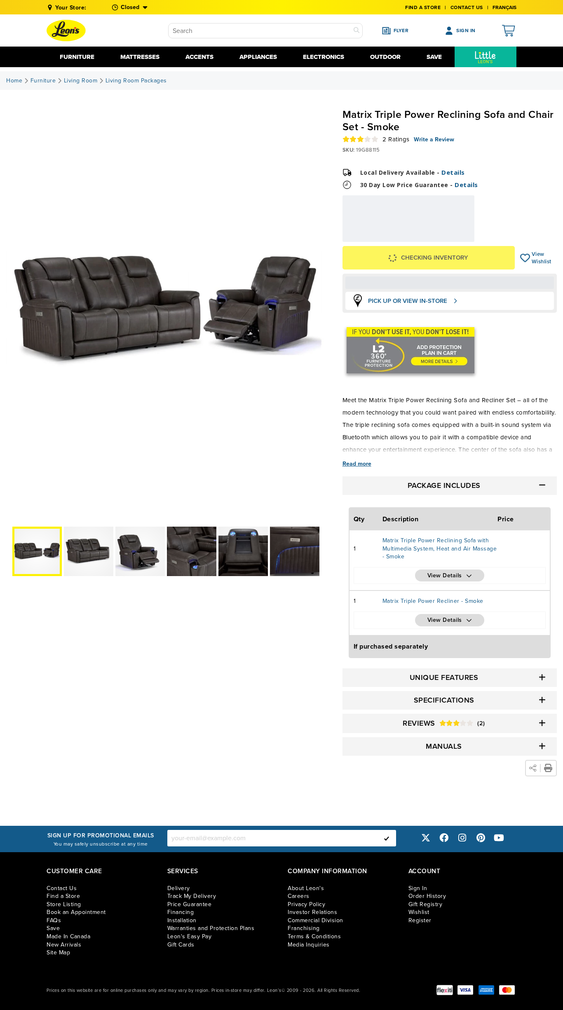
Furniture (77, 56)
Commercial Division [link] (315, 920)
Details (453, 172)
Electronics (323, 56)
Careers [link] (299, 896)
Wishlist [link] (418, 912)
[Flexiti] (444, 990)
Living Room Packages (136, 81)
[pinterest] (480, 838)
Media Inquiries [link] (309, 944)
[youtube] (499, 838)
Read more (356, 464)
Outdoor (385, 56)
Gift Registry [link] (425, 904)
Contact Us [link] (466, 7)
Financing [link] (180, 912)
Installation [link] (182, 920)
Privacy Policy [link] (306, 904)
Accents (199, 56)
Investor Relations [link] (312, 912)
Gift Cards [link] (181, 944)
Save (434, 56)
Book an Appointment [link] (76, 912)
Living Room (81, 81)
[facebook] (444, 838)
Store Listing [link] (64, 904)
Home (14, 81)
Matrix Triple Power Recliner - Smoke (432, 601)
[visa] (465, 990)
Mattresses (140, 56)
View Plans (448, 236)
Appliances (258, 56)
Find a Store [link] (63, 896)
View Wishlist (525, 258)
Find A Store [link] (423, 7)
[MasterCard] (507, 990)
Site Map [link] (58, 952)
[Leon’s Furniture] (66, 30)
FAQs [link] (54, 920)
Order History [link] (427, 896)
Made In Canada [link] (68, 936)
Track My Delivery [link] (191, 896)
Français (504, 7)
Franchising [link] (304, 928)
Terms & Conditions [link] (314, 936)
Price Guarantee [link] (189, 904)
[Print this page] (548, 768)
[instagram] (462, 838)
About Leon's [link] (306, 888)
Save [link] (53, 928)
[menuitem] (485, 57)
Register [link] (420, 920)
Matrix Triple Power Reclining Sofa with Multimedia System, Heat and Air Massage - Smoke (439, 548)
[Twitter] (426, 838)
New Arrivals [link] (64, 944)
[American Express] (486, 990)
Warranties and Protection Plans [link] (211, 928)
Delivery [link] (178, 888)
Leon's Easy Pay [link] (189, 936)
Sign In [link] (417, 888)
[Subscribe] (386, 838)
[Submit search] (356, 30)
